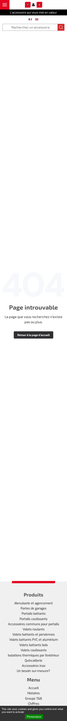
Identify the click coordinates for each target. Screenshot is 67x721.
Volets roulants (33, 629)
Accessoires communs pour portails (33, 624)
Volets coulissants (34, 650)
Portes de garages (33, 608)
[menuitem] (30, 19)
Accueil (33, 688)
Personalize (34, 716)
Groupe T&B (33, 698)
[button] (4, 4)
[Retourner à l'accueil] (33, 5)
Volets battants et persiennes (33, 634)
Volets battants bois (33, 645)
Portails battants (34, 614)
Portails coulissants (33, 619)
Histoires (33, 693)
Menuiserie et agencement (33, 603)
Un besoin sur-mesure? (33, 671)
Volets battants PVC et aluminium (33, 640)
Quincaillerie (33, 660)
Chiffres (33, 704)
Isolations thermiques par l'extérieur (33, 655)
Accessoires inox (33, 666)
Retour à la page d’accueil (33, 335)
